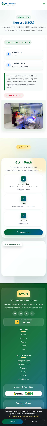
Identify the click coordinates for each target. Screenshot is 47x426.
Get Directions (25, 232)
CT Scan (24, 375)
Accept (13, 422)
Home (23, 335)
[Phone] (32, 313)
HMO (23, 349)
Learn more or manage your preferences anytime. (23, 416)
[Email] (26, 313)
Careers (23, 346)
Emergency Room (23, 361)
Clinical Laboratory (23, 364)
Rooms (23, 342)
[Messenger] (14, 313)
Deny (34, 422)
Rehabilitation (23, 379)
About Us (23, 338)
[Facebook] (20, 313)
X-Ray (23, 372)
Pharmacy (23, 368)
